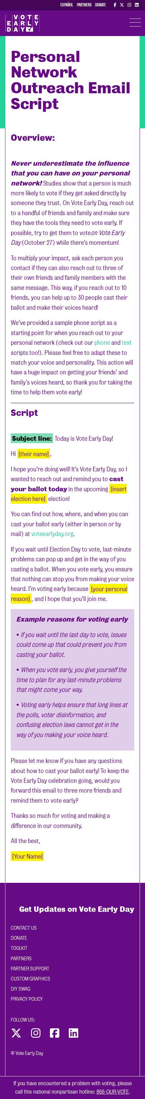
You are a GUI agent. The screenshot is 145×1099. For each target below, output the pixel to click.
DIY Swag (20, 989)
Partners (84, 4)
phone (102, 342)
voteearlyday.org (52, 533)
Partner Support (30, 968)
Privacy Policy (27, 999)
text (127, 342)
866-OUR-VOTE (112, 1092)
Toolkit (19, 948)
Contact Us (24, 928)
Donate (100, 4)
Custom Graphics (30, 978)
